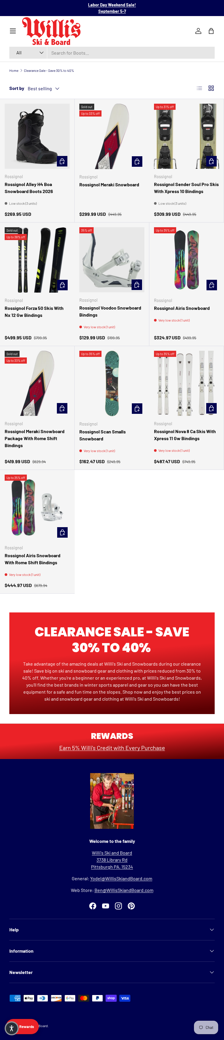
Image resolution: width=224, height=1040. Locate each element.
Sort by (16, 88)
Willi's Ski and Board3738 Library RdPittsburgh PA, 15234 (112, 859)
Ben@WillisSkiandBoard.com (123, 890)
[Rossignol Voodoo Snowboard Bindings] (111, 259)
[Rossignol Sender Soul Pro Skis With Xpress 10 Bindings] (186, 136)
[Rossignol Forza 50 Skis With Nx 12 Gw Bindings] (37, 260)
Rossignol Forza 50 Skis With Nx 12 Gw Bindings (34, 311)
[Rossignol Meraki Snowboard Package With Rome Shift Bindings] (37, 383)
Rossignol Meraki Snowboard (109, 184)
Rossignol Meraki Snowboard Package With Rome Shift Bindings (34, 438)
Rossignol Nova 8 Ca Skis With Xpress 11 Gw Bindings (185, 434)
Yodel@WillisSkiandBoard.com (121, 878)
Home (13, 70)
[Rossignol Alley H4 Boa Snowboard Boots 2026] (37, 136)
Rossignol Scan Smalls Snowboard (102, 435)
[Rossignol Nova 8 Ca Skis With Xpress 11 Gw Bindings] (186, 383)
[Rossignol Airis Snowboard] (186, 260)
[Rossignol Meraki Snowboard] (112, 136)
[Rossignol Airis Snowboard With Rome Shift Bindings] (37, 507)
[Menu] (12, 31)
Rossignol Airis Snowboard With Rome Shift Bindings (32, 559)
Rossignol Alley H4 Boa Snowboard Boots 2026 (29, 187)
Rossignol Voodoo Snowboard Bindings (110, 311)
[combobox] (112, 53)
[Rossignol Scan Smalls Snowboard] (112, 383)
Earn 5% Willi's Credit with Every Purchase (112, 747)
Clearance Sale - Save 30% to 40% (49, 70)
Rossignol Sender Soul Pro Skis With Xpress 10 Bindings (186, 187)
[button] (12, 1028)
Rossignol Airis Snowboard (182, 308)
